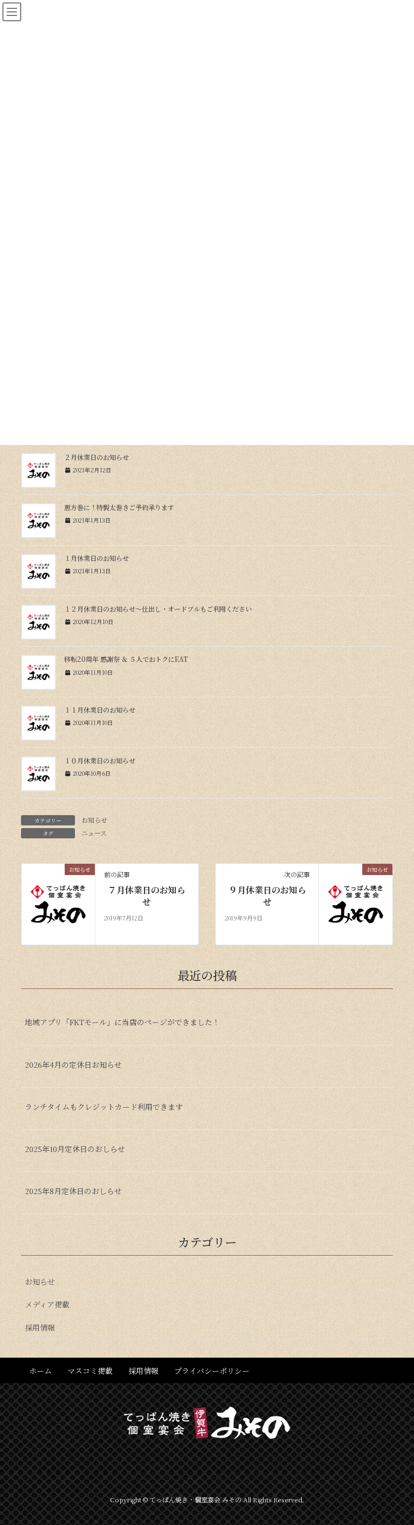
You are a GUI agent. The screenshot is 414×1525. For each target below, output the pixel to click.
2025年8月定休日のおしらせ (73, 1190)
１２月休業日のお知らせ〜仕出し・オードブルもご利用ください (158, 609)
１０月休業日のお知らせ (99, 760)
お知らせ (94, 819)
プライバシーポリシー (212, 1370)
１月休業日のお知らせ (96, 558)
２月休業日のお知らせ (96, 457)
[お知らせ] (58, 903)
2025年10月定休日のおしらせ (75, 1148)
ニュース (94, 832)
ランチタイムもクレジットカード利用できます (104, 1106)
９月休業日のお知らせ (267, 896)
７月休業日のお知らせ (146, 896)
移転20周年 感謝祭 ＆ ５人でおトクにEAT (126, 659)
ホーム (40, 1370)
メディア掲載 (47, 1304)
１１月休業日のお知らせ (99, 710)
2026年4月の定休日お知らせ (73, 1064)
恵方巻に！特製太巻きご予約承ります (119, 507)
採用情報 (40, 1327)
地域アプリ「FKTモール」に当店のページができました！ (122, 1021)
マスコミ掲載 (90, 1370)
